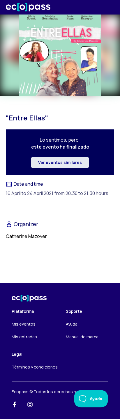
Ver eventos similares (60, 162)
